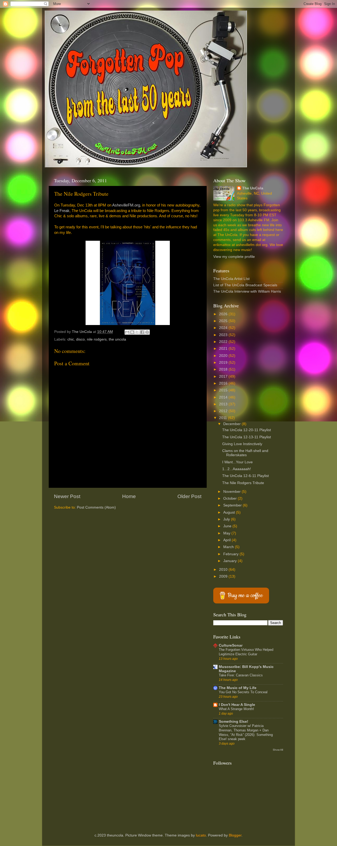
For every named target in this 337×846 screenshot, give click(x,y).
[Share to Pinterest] (147, 332)
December (232, 424)
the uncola (117, 339)
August (229, 512)
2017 (224, 376)
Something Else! (233, 722)
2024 (224, 328)
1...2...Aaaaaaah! (236, 469)
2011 (223, 418)
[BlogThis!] (132, 332)
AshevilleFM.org (126, 205)
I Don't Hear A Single (237, 705)
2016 (224, 383)
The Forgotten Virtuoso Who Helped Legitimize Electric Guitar (246, 652)
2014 (224, 397)
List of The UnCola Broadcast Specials (245, 285)
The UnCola (252, 188)
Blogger (235, 835)
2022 (224, 342)
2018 (224, 369)
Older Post (189, 496)
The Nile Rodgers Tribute (243, 483)
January (230, 561)
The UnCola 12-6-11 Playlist (245, 476)
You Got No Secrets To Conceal (243, 692)
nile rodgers (97, 339)
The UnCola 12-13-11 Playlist (246, 437)
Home (129, 496)
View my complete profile (234, 257)
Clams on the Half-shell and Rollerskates (245, 453)
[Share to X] (137, 332)
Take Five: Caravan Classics (241, 675)
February (231, 554)
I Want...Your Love (237, 462)
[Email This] (127, 332)
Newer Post (67, 496)
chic (70, 339)
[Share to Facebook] (142, 332)
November (232, 492)
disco (80, 339)
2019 (224, 363)
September (233, 505)
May (227, 533)
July (227, 519)
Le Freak (62, 211)
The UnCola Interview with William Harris (247, 291)
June (227, 526)
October (230, 498)
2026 (224, 314)
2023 (224, 335)
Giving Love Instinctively (242, 444)
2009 (224, 576)
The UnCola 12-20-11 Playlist (246, 430)
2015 (224, 390)
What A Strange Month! (236, 709)
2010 (224, 570)
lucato (201, 835)
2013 (224, 404)
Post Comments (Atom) (96, 507)
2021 (224, 349)
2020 (224, 356)
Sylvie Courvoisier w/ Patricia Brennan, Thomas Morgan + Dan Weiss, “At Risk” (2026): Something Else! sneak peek (246, 732)
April (227, 540)
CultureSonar (230, 645)
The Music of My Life (237, 688)
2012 (224, 411)
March (229, 547)
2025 (224, 321)
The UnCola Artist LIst (231, 279)
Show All (278, 749)
